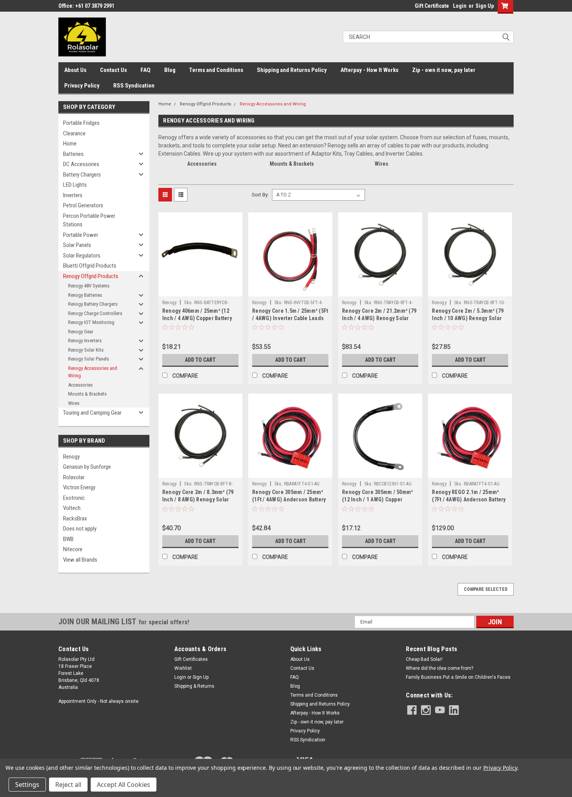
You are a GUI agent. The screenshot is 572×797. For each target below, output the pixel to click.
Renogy (71, 456)
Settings (27, 784)
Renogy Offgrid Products (90, 276)
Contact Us (113, 70)
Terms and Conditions (216, 70)
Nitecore (72, 549)
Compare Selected (485, 589)
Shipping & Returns (194, 686)
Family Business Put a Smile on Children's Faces (458, 677)
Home (70, 143)
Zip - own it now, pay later (443, 70)
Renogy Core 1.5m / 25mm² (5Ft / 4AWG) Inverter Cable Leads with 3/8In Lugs (290, 318)
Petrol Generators (83, 205)
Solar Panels (77, 245)
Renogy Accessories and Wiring (92, 372)
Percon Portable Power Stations (89, 220)
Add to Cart (200, 360)
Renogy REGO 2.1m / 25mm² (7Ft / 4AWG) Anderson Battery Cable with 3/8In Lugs (468, 499)
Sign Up (484, 6)
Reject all (68, 784)
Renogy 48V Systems (88, 286)
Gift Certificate (432, 6)
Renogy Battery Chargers (93, 304)
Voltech (72, 507)
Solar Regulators (81, 255)
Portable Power (80, 234)
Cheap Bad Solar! (424, 659)
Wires (73, 403)
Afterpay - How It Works (369, 70)
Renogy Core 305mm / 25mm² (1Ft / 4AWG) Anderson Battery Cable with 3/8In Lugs (289, 499)
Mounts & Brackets (87, 394)
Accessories (80, 385)
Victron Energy (79, 487)
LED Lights (75, 184)
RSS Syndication (133, 85)
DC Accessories (81, 164)
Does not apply (80, 528)
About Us (75, 70)
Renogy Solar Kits (86, 350)
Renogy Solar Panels (88, 359)
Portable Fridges (81, 122)
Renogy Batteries (85, 295)
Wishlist (183, 668)
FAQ (145, 70)
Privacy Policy (82, 85)
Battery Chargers (82, 174)
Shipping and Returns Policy (292, 70)
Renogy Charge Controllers (95, 313)
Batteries (73, 154)
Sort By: (260, 195)
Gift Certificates (191, 659)
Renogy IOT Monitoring (91, 322)
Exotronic (74, 497)
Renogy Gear (80, 332)
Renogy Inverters (85, 340)
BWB (68, 539)
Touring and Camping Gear (92, 412)
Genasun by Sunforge (87, 466)
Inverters (72, 195)
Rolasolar (73, 477)
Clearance (74, 133)
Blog (169, 70)
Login (460, 6)
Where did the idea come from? (439, 668)
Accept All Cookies (123, 784)
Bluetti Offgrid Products (89, 265)
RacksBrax (75, 518)
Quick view (200, 290)
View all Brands (80, 559)
